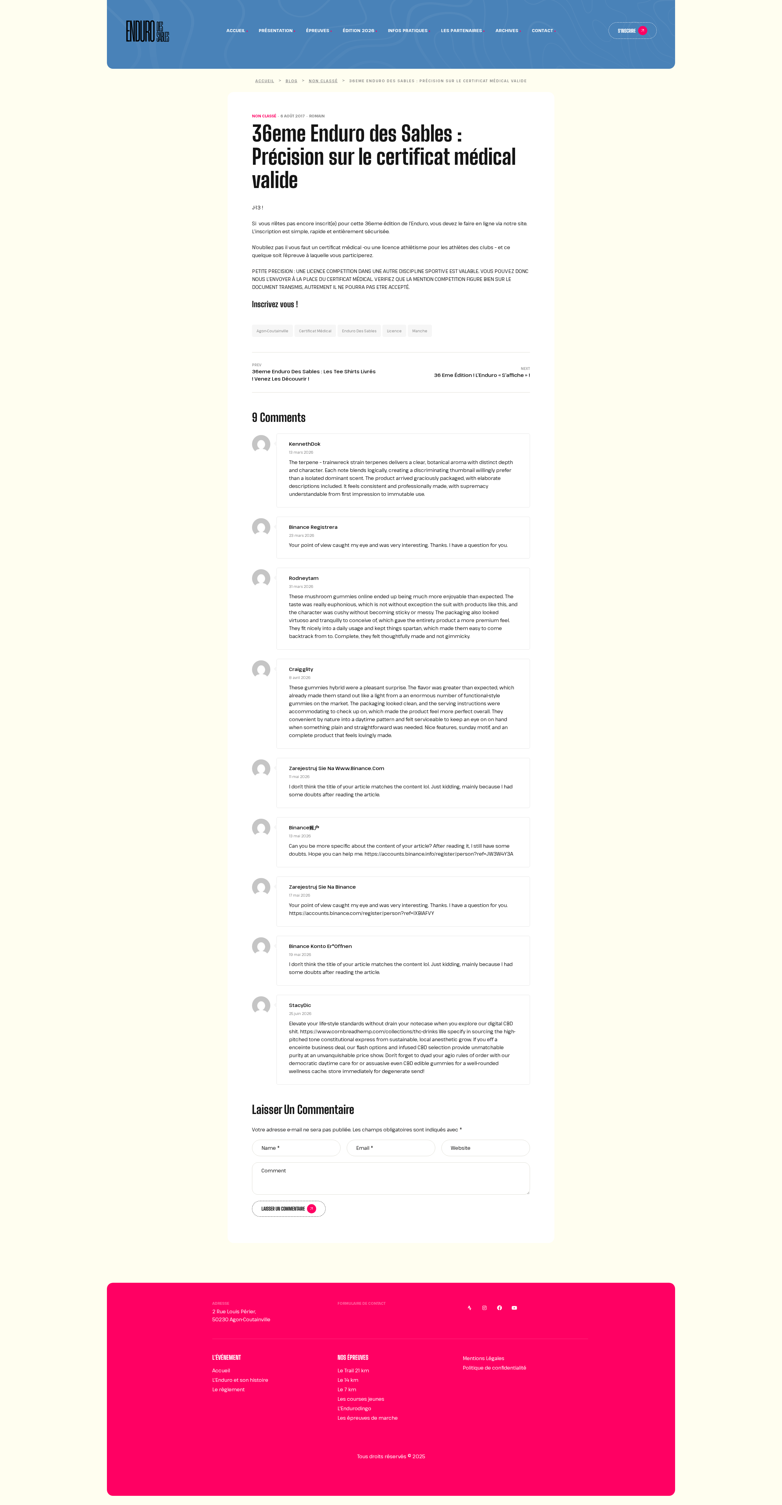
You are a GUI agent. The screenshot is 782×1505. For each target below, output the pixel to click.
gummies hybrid (325, 687)
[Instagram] (484, 1308)
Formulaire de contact (362, 1303)
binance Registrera (313, 527)
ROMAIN (317, 115)
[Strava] (469, 1308)
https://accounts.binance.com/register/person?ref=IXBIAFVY (361, 913)
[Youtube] (514, 1308)
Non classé (264, 115)
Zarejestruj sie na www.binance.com (336, 768)
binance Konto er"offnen (320, 946)
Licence (394, 330)
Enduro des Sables (359, 330)
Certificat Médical (315, 330)
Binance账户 (304, 827)
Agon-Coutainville (272, 330)
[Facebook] (499, 1308)
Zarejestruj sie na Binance (322, 886)
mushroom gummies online (339, 596)
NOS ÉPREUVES (353, 1357)
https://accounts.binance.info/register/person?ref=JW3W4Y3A (438, 853)
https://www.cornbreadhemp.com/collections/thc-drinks (369, 1031)
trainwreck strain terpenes (355, 462)
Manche (419, 330)
